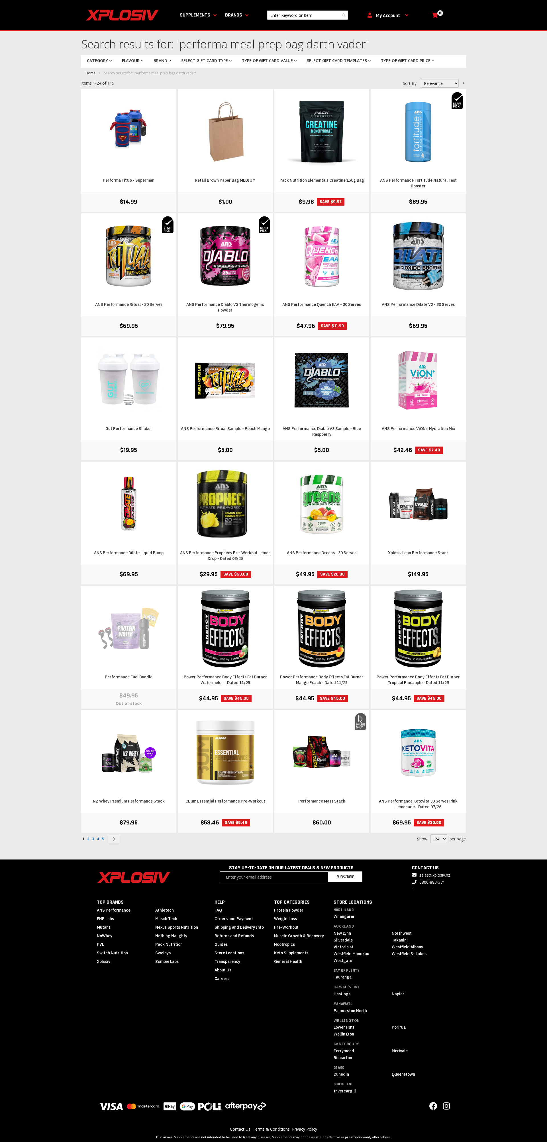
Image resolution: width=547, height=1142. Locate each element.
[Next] (114, 839)
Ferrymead (344, 1050)
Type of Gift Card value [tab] (267, 60)
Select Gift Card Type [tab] (204, 60)
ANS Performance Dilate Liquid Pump (129, 552)
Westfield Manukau (351, 953)
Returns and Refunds (234, 935)
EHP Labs (105, 918)
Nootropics (284, 944)
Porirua (399, 1027)
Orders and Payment (234, 918)
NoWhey (104, 935)
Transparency (227, 961)
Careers (222, 978)
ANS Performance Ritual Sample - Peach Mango (225, 428)
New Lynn (342, 933)
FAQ (218, 910)
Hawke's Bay (347, 987)
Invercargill (345, 1091)
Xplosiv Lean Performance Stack (418, 552)
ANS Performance (113, 910)
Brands (233, 15)
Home (90, 73)
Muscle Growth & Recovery (299, 935)
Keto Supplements (291, 952)
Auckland (344, 926)
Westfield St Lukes (409, 953)
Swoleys (163, 952)
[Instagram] (446, 1107)
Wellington (347, 1020)
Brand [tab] (160, 60)
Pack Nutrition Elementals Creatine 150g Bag (321, 180)
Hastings (342, 993)
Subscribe (345, 876)
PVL (100, 944)
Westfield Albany (407, 946)
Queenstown (403, 1074)
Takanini (400, 940)
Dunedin (341, 1074)
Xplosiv (103, 961)
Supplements (195, 15)
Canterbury (346, 1043)
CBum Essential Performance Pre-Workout (225, 801)
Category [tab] (97, 60)
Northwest (402, 933)
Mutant (103, 927)
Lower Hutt (344, 1027)
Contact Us (240, 1129)
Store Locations (229, 952)
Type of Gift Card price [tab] (405, 60)
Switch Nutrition (112, 952)
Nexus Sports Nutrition (176, 927)
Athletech (164, 910)
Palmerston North (350, 1010)
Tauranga (343, 977)
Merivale (400, 1050)
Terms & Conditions (271, 1129)
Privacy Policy (304, 1129)
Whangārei (344, 916)
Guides (221, 944)
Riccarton (343, 1057)
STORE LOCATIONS (353, 902)
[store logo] (123, 15)
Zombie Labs (167, 961)
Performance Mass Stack (321, 801)
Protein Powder (288, 910)
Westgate (343, 960)
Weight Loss (285, 918)
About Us (223, 970)
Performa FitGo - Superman (128, 180)
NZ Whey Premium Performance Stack (129, 801)
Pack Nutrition (169, 944)
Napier (398, 993)
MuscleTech (166, 918)
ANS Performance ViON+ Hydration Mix (418, 428)
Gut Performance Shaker (128, 428)
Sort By (410, 83)
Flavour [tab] (131, 60)
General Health (288, 961)
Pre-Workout (286, 927)
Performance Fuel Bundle (128, 677)
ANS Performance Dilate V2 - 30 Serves (418, 304)
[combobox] (307, 15)
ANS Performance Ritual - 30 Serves (128, 304)
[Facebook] (433, 1107)
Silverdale (343, 940)
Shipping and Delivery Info (239, 927)
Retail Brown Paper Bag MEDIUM (225, 180)
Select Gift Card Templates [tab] (337, 60)
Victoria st (343, 946)
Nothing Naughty (171, 935)
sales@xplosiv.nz (434, 875)
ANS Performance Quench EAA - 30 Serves (321, 304)
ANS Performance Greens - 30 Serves (321, 552)
